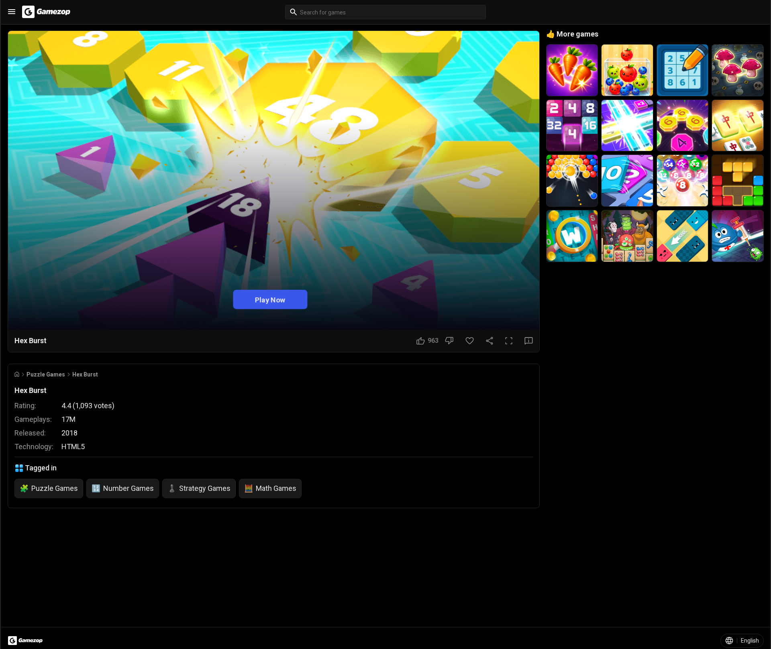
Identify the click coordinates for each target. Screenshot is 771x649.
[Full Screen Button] (508, 340)
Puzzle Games (46, 374)
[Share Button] (489, 341)
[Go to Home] (16, 374)
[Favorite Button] (469, 341)
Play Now (270, 299)
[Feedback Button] (528, 341)
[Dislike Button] (449, 341)
